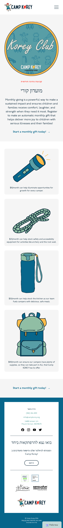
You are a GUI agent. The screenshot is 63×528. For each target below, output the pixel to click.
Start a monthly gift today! (29, 132)
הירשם (31, 463)
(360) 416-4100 (31, 413)
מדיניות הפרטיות (31, 522)
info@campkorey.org (31, 417)
